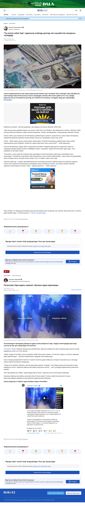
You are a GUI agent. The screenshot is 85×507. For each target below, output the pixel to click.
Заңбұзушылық (16, 275)
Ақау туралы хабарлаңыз (55, 493)
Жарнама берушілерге (73, 493)
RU (76, 10)
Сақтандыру (21, 14)
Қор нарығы (37, 14)
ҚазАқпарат (8, 100)
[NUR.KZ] (42, 10)
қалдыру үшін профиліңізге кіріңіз (42, 246)
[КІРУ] (80, 10)
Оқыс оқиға (7, 275)
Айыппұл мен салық (71, 14)
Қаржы (6, 14)
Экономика (45, 14)
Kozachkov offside (10, 349)
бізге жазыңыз (23, 219)
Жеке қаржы (29, 14)
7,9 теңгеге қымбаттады (37, 213)
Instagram (74, 261)
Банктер (14, 14)
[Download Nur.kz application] (42, 4)
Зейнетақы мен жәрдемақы (57, 14)
